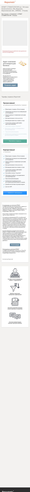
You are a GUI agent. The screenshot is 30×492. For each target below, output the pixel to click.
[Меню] (2, 2)
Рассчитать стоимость (15, 141)
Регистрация (15, 245)
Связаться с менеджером (15, 192)
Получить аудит (10, 85)
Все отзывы (5, 14)
